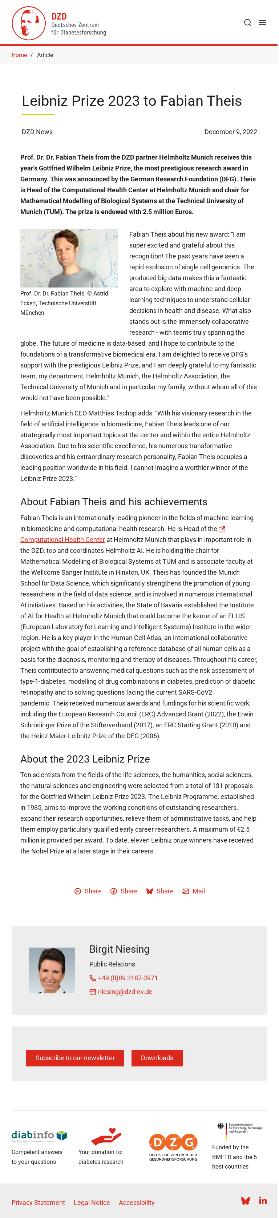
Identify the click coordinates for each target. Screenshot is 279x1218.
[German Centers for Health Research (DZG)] (173, 1147)
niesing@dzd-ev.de (125, 992)
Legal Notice (92, 1202)
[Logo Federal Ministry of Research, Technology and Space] (239, 1131)
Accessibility (137, 1202)
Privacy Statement (38, 1202)
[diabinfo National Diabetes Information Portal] (39, 1136)
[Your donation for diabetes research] (106, 1136)
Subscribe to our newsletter (75, 1058)
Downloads (157, 1058)
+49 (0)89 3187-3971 (128, 978)
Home (19, 55)
